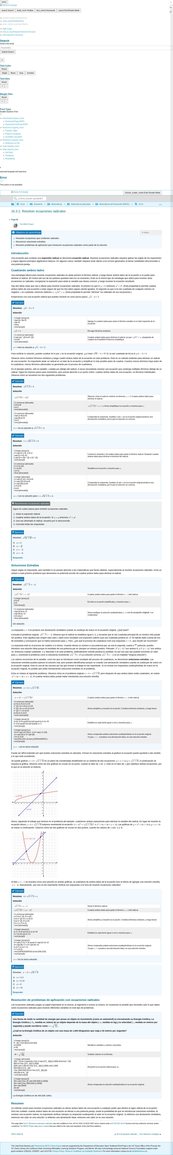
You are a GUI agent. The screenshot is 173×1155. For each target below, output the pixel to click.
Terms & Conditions (73, 1151)
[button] (9, 155)
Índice (146, 233)
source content (43, 1126)
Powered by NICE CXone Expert (48, 1146)
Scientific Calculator (13, 137)
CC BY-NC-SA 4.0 (119, 1123)
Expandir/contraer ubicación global (160, 203)
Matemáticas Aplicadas (81, 204)
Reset (4, 69)
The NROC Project (27, 224)
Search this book (7, 44)
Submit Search (8, 52)
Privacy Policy (58, 1151)
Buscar (15, 199)
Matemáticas (56, 204)
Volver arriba (16, 1134)
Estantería (38, 204)
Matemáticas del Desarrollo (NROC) (114, 204)
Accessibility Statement (92, 1151)
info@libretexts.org (139, 1151)
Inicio (22, 204)
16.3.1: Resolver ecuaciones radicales (37, 1123)
